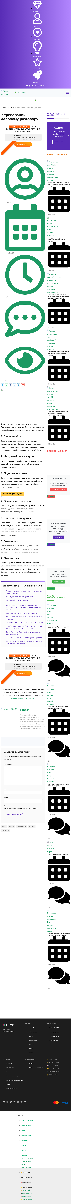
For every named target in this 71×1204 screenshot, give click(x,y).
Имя (5, 789)
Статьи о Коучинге (27, 1121)
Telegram (31, 698)
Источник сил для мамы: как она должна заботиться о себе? (58, 626)
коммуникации (21, 826)
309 (49, 680)
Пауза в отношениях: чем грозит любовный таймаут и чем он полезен (58, 353)
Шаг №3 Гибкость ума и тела (17, 600)
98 (49, 907)
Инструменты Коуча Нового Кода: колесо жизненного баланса (57, 239)
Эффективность (26, 1125)
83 (49, 988)
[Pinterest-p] (44, 86)
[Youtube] (27, 86)
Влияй (12, 108)
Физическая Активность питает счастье (21, 613)
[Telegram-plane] (35, 86)
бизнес (4, 826)
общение (32, 826)
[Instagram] (38, 86)
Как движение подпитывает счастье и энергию (24, 623)
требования (5, 830)
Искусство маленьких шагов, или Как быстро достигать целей (59, 934)
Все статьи (24, 1155)
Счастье (23, 1150)
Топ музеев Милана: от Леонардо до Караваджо (24, 638)
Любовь (23, 1145)
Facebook (23, 698)
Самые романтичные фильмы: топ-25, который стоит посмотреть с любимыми (58, 413)
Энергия (23, 1130)
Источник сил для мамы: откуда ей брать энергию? (58, 785)
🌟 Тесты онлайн (53, 1075)
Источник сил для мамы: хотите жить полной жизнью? (58, 707)
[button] (2, 385)
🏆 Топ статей (52, 1059)
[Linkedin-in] (41, 86)
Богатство (24, 1140)
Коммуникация (26, 1135)
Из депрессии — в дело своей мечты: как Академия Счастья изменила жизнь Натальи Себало (23, 607)
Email (6, 797)
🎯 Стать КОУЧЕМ (52, 1065)
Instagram (15, 698)
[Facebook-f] (30, 86)
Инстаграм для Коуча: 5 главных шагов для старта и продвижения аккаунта (59, 184)
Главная (4, 108)
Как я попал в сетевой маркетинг (59, 854)
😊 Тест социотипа (53, 1068)
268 (49, 761)
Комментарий (8, 764)
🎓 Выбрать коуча (53, 1062)
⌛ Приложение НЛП (53, 1071)
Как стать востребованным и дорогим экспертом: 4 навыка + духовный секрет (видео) (58, 296)
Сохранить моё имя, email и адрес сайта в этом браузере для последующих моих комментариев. (21, 809)
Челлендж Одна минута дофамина (19, 597)
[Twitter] (32, 86)
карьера (11, 826)
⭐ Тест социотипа (27, 1187)
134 (49, 838)
